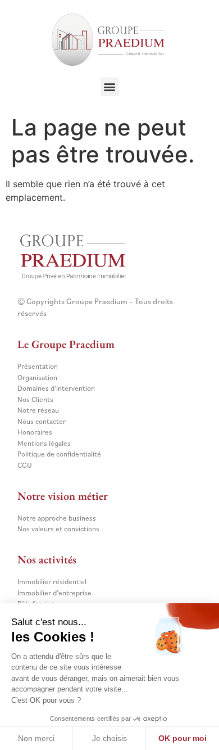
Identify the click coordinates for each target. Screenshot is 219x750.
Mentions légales (44, 443)
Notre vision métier (62, 496)
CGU (24, 465)
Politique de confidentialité (59, 454)
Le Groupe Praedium (66, 344)
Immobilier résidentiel (51, 581)
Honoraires (34, 432)
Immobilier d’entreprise (54, 593)
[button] (110, 87)
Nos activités (46, 559)
